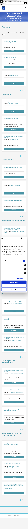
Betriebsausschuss (12, 169)
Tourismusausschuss (18, 303)
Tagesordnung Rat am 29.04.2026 (10, 73)
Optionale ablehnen (14, 289)
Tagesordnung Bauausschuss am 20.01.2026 (12, 118)
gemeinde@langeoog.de (19, 1)
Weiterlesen (13, 50)
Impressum (10, 515)
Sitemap (18, 515)
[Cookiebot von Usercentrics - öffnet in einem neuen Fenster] (21, 238)
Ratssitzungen (12, 42)
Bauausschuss (11, 103)
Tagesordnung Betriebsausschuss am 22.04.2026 (13, 183)
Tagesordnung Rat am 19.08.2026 (10, 41)
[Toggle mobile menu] (25, 8)
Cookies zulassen (14, 282)
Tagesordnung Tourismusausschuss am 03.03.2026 (13, 301)
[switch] (25, 265)
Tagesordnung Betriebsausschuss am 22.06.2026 (13, 167)
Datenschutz (14, 515)
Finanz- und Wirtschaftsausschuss (17, 231)
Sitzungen (16, 59)
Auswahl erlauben (14, 286)
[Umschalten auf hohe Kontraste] (1, 1)
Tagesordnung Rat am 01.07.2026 (10, 57)
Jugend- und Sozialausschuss (14, 373)
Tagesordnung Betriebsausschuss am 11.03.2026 (13, 200)
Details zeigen (20, 278)
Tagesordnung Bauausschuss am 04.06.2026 (12, 102)
